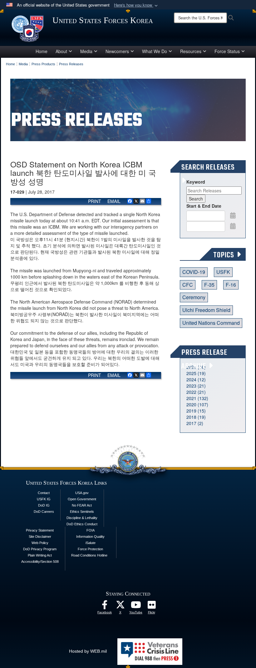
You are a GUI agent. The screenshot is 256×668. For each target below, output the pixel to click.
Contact (44, 493)
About (61, 51)
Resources (190, 51)
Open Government (82, 499)
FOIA (90, 530)
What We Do (154, 51)
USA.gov (82, 493)
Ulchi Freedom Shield (206, 310)
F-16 (231, 284)
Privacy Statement (40, 530)
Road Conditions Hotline (89, 555)
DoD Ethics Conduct (81, 524)
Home (41, 51)
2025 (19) (196, 373)
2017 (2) (194, 423)
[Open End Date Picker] (233, 226)
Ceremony (193, 297)
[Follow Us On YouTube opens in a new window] (136, 606)
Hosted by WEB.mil (88, 651)
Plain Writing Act (40, 555)
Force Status (227, 51)
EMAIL (114, 201)
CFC (187, 284)
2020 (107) (197, 404)
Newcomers (117, 51)
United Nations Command (211, 322)
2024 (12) (196, 379)
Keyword (195, 182)
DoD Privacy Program (40, 549)
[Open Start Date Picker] (233, 215)
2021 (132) (197, 398)
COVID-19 (193, 271)
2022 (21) (196, 392)
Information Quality (90, 536)
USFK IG (44, 499)
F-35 (209, 284)
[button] (136, 5)
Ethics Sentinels (82, 511)
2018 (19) (196, 417)
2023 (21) (196, 386)
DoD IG (44, 505)
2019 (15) (196, 411)
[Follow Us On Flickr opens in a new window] (151, 606)
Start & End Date (203, 206)
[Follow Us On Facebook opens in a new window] (104, 606)
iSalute (91, 543)
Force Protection (90, 549)
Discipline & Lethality (81, 518)
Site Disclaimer (40, 536)
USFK (223, 271)
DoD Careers (44, 511)
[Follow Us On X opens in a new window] (120, 606)
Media (86, 51)
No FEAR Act (82, 505)
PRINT (94, 201)
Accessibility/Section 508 (40, 561)
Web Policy (40, 543)
